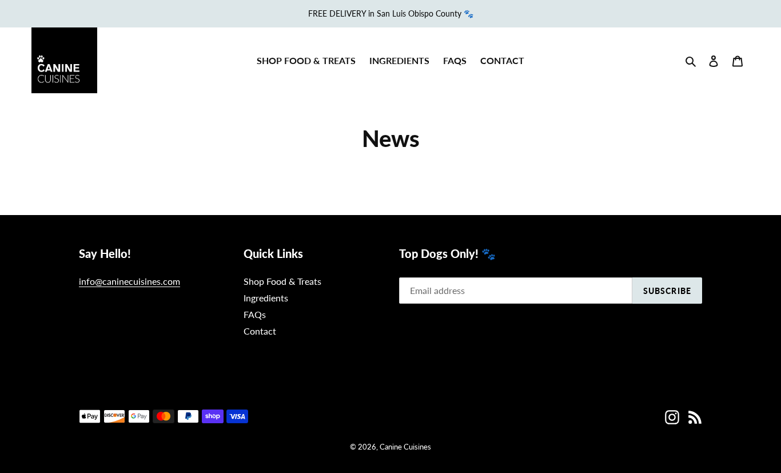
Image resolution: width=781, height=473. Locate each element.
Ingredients (266, 297)
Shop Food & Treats (282, 281)
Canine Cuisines (405, 446)
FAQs (255, 314)
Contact (260, 330)
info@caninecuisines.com (129, 281)
